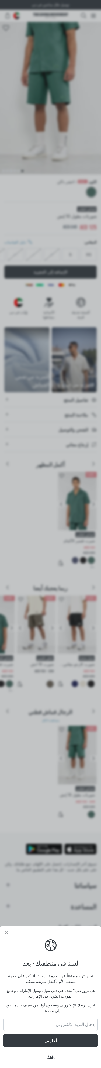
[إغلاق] (6, 933)
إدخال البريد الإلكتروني (75, 1024)
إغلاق (51, 1056)
